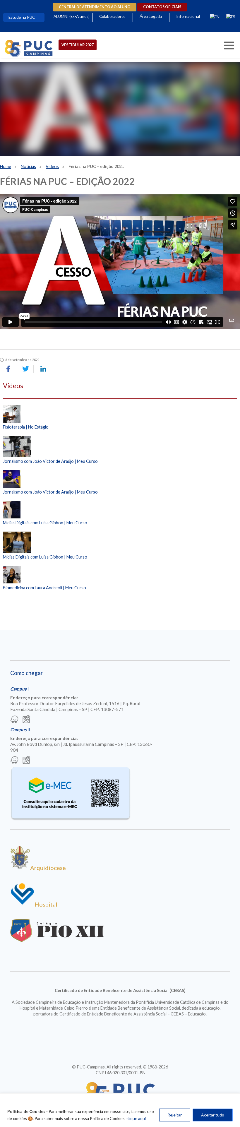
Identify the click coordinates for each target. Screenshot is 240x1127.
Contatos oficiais (162, 7)
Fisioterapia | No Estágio (26, 426)
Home (5, 166)
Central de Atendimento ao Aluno (95, 7)
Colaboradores (112, 16)
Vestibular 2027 (77, 44)
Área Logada (151, 16)
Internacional (188, 16)
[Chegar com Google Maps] (26, 719)
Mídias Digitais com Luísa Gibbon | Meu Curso (45, 522)
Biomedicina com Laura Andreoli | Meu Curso (44, 587)
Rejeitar (174, 1114)
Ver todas (120, 602)
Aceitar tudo (212, 1114)
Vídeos (52, 166)
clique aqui (136, 1118)
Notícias (28, 166)
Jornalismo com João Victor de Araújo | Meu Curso (50, 461)
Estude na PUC (21, 17)
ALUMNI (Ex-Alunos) (72, 16)
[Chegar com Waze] (14, 719)
